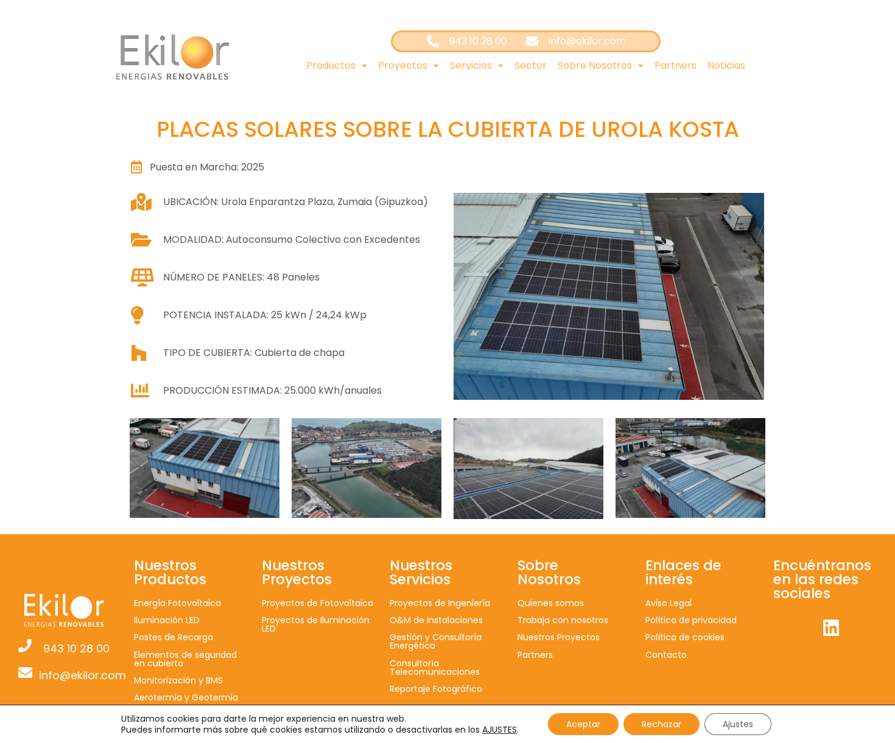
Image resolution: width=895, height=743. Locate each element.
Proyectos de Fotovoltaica (317, 603)
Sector (530, 65)
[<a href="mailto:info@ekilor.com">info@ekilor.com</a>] (25, 673)
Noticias (726, 65)
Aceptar (583, 724)
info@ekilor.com (82, 675)
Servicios (471, 65)
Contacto (666, 655)
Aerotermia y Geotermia (186, 697)
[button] (337, 65)
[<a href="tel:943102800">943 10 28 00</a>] (25, 645)
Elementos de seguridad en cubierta (185, 659)
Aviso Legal (668, 603)
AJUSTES (499, 729)
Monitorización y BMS (178, 680)
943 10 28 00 (76, 648)
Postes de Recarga (173, 637)
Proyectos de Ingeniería (440, 603)
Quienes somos (551, 603)
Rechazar (661, 724)
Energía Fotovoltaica (177, 603)
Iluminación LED (167, 620)
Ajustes (738, 724)
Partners (676, 65)
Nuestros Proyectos (559, 637)
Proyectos (402, 65)
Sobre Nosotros (595, 65)
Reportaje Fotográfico (436, 689)
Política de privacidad (691, 620)
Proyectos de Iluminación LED (316, 624)
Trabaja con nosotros (563, 620)
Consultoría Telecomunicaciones (435, 667)
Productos (331, 65)
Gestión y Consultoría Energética (436, 641)
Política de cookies (685, 637)
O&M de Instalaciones (436, 620)
